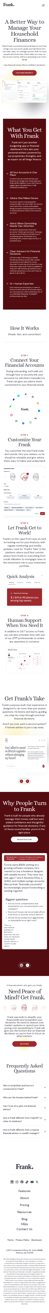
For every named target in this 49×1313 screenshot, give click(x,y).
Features (24, 1191)
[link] (12, 5)
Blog (24, 1219)
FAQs (24, 1224)
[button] (43, 5)
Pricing (24, 1205)
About (24, 1198)
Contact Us (24, 1229)
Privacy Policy (22, 1240)
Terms (10, 1240)
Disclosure (36, 1240)
